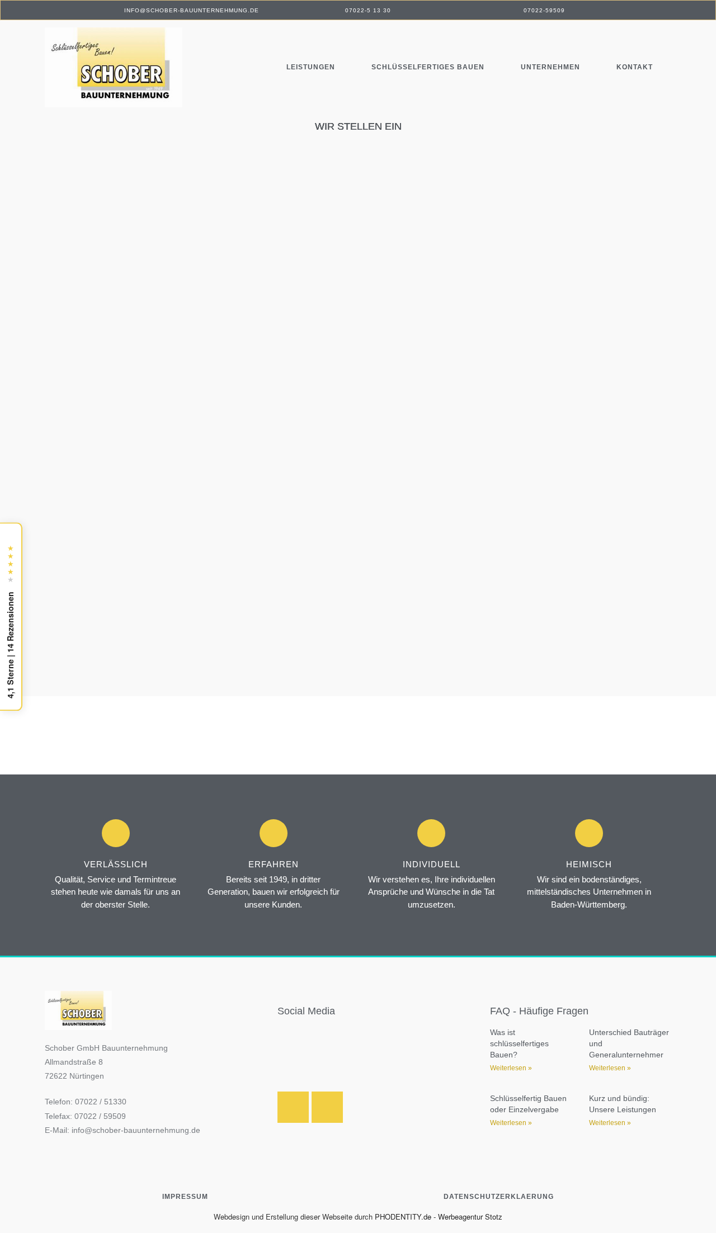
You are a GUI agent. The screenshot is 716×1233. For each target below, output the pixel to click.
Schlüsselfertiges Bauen (427, 67)
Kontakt (634, 67)
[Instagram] (293, 1107)
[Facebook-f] (327, 1107)
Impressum (185, 1197)
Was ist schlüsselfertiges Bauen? (519, 1043)
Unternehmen (550, 67)
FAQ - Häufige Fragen (539, 1011)
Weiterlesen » (511, 1068)
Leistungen (310, 67)
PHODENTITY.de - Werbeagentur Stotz (438, 1216)
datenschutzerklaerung (499, 1197)
